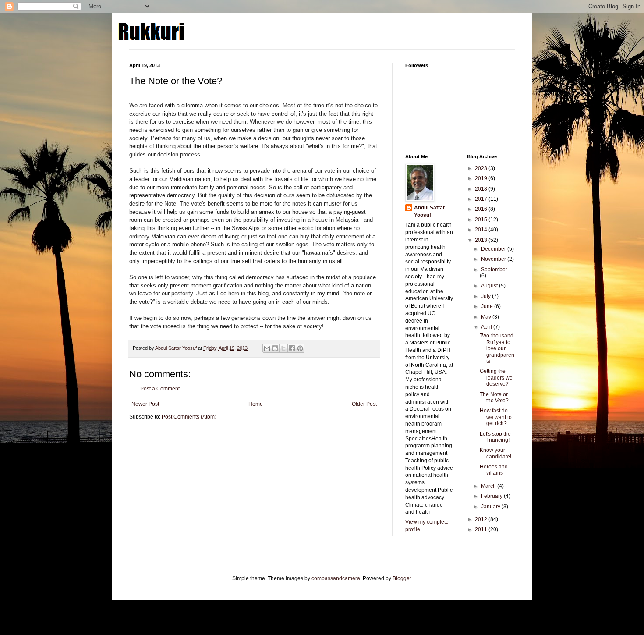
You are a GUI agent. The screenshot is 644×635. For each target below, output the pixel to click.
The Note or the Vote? (494, 397)
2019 (481, 178)
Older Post (364, 404)
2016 (481, 209)
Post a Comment (160, 389)
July (486, 296)
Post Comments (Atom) (189, 417)
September (494, 269)
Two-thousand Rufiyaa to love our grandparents (497, 348)
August (490, 286)
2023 (481, 168)
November (494, 259)
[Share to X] (283, 348)
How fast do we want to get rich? (496, 417)
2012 (481, 519)
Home (255, 404)
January (491, 507)
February (492, 496)
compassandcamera (335, 578)
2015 (481, 219)
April (487, 327)
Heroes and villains (494, 470)
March (489, 486)
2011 (481, 529)
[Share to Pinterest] (300, 348)
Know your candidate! (495, 453)
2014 (481, 230)
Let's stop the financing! (495, 437)
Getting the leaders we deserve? (496, 377)
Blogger (402, 578)
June (487, 306)
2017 (481, 199)
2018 (481, 189)
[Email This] (266, 348)
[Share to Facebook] (291, 348)
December (494, 249)
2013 (481, 240)
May (486, 317)
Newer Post (145, 404)
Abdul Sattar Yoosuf (429, 211)
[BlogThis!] (275, 348)
